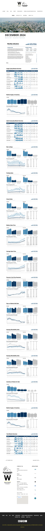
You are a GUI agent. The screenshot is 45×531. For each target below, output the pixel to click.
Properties (39, 11)
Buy (11, 11)
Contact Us (19, 15)
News (13, 15)
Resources (19, 11)
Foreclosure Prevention (30, 11)
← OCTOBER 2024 (8, 460)
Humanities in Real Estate (19, 37)
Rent (15, 11)
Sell (8, 11)
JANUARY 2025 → (36, 460)
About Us (31, 15)
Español (25, 15)
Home (4, 11)
